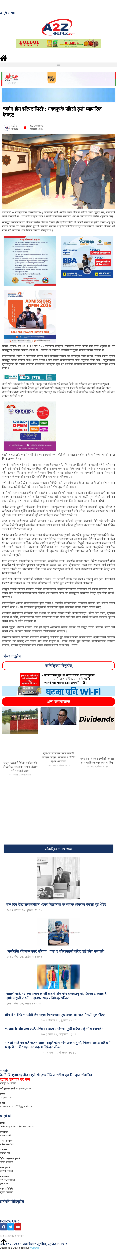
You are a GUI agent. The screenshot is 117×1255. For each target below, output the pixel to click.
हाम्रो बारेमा (7, 13)
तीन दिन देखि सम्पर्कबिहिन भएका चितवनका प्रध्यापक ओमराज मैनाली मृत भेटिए (55, 1015)
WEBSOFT (38, 1247)
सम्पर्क (4, 1071)
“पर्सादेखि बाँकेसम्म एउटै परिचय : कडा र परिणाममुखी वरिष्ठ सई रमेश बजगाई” (54, 1029)
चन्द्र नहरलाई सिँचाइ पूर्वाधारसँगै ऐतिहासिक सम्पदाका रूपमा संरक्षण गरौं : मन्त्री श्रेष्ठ (20, 766)
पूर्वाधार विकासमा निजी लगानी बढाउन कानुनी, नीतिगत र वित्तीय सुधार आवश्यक (58, 757)
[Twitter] (10, 1226)
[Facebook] (3, 1226)
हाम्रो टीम (6, 1116)
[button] (58, 64)
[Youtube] (17, 1226)
